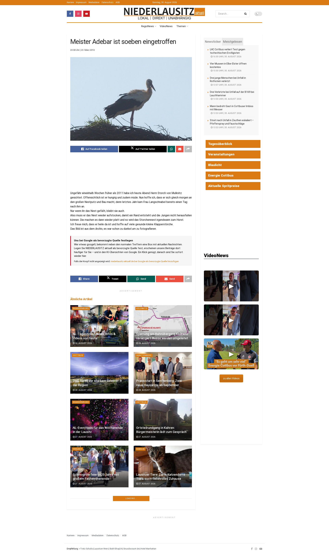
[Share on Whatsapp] (171, 149)
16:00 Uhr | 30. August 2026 (226, 56)
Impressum (81, 2)
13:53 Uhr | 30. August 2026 (226, 113)
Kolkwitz (141, 308)
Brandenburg (81, 308)
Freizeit (77, 449)
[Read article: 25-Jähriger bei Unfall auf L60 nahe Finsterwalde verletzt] (99, 513)
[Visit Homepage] (164, 14)
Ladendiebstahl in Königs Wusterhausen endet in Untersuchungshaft (153, 521)
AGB (118, 2)
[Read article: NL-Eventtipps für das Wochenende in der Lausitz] (99, 419)
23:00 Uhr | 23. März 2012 (82, 50)
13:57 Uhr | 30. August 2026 (226, 85)
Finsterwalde (81, 496)
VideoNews (166, 26)
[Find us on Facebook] (70, 14)
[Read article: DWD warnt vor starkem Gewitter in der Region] (99, 373)
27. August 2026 (83, 437)
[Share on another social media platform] (188, 149)
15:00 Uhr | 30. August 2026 (226, 70)
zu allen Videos (231, 378)
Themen (181, 26)
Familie (140, 449)
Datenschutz (108, 2)
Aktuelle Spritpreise (223, 186)
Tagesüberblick (220, 144)
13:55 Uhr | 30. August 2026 (226, 99)
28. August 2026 (146, 343)
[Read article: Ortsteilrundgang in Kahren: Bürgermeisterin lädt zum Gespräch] (163, 419)
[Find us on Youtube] (86, 14)
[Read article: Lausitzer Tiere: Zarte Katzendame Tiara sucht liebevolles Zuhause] (163, 466)
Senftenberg (143, 355)
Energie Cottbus (221, 175)
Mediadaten (94, 2)
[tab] (213, 41)
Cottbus (78, 355)
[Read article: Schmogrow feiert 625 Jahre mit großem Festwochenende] (99, 466)
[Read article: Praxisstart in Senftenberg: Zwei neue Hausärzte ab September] (163, 373)
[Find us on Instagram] (78, 14)
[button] (231, 286)
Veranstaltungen (221, 154)
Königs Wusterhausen (149, 496)
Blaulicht (79, 543)
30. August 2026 (83, 343)
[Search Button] (246, 13)
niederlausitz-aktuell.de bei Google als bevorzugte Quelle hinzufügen (145, 261)
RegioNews (147, 26)
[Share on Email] (180, 149)
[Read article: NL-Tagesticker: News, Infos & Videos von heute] (99, 326)
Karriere (70, 2)
